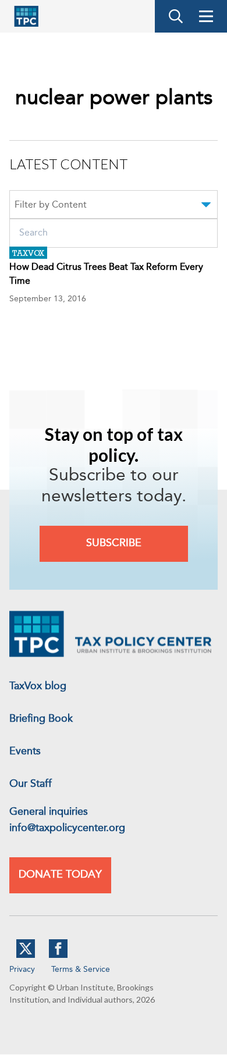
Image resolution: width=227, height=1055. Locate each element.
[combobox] (113, 206)
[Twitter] (25, 955)
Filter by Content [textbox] (51, 205)
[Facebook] (58, 955)
